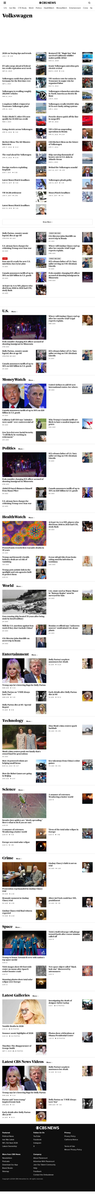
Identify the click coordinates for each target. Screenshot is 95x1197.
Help (35, 1168)
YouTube (36, 1136)
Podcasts (6, 1161)
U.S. (5, 8)
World (31, 8)
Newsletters (7, 1158)
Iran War (12, 8)
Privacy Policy (70, 1136)
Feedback (37, 1171)
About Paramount (40, 1158)
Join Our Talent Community (44, 1165)
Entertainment (75, 8)
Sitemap (5, 1171)
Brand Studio (7, 1168)
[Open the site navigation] (18, 3)
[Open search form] (89, 2)
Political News (8, 1136)
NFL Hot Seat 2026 (10, 1143)
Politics (39, 8)
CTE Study (22, 8)
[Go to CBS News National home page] (47, 3)
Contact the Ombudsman (43, 1175)
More (13, 312)
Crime (85, 8)
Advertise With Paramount (43, 1161)
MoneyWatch (61, 8)
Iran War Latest (8, 1140)
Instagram (37, 1143)
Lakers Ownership (9, 1146)
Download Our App (10, 1165)
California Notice (71, 1140)
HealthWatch (49, 8)
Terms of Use (69, 1146)
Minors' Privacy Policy (73, 1150)
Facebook (37, 1140)
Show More (47, 222)
